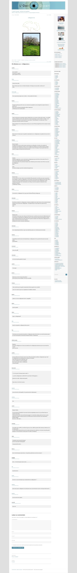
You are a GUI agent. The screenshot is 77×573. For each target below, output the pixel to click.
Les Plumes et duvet (58, 211)
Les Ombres (57, 188)
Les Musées (57, 242)
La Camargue (57, 141)
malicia (13, 484)
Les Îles (56, 147)
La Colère (56, 83)
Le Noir (56, 197)
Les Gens (56, 77)
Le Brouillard (57, 171)
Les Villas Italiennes (58, 255)
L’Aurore (56, 164)
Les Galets (56, 216)
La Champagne (57, 143)
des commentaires (58, 281)
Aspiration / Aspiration (58, 53)
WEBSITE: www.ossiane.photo (61, 30)
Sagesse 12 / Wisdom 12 (58, 55)
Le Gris (56, 195)
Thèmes (61, 44)
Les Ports (56, 122)
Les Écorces (57, 207)
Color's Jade (14, 91)
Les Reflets (56, 189)
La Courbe (56, 224)
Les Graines (57, 100)
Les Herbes (57, 101)
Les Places (56, 130)
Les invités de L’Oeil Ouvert (59, 264)
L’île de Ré (56, 146)
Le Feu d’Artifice (57, 209)
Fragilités (56, 76)
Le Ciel (56, 165)
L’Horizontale (57, 228)
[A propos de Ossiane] (61, 18)
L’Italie (56, 148)
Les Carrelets (57, 115)
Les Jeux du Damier (58, 183)
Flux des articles (58, 280)
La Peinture (57, 243)
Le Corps (56, 75)
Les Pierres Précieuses (58, 219)
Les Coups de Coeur (58, 182)
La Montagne (57, 105)
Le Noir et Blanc (57, 198)
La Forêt (56, 98)
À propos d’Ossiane (61, 22)
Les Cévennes (57, 142)
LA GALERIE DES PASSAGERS (61, 42)
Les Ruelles (57, 132)
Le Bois (56, 206)
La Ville (56, 136)
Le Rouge (56, 201)
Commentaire (14, 519)
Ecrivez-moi (61, 23)
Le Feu (56, 208)
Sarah (13, 475)
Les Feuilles (57, 96)
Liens (61, 45)
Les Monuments (57, 252)
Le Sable (56, 123)
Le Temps (56, 233)
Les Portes (56, 254)
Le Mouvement (57, 229)
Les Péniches (57, 121)
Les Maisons (57, 128)
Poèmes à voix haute (58, 184)
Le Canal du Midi (57, 114)
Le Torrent (56, 124)
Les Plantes (57, 106)
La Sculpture (57, 244)
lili (12, 466)
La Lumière (57, 187)
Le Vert (56, 202)
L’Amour (56, 81)
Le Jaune (56, 196)
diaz (12, 321)
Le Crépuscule (57, 166)
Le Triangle (57, 235)
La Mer (56, 104)
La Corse (56, 144)
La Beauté (56, 82)
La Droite (56, 225)
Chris (13, 79)
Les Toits (56, 133)
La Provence (57, 154)
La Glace (56, 172)
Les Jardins (57, 102)
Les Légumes (57, 103)
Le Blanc (56, 192)
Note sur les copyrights (61, 49)
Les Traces (56, 234)
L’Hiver (56, 160)
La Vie (56, 78)
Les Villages (57, 134)
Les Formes (57, 227)
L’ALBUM (61, 36)
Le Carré (56, 222)
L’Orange (56, 199)
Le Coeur (56, 223)
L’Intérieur (56, 251)
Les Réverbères (57, 131)
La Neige (56, 173)
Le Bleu (56, 193)
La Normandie (57, 151)
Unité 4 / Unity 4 (57, 54)
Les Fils (56, 226)
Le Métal (56, 210)
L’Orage (56, 175)
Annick (13, 388)
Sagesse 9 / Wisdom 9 (58, 56)
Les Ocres (56, 217)
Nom (13, 531)
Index (56, 269)
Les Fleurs (56, 97)
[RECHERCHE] (66, 274)
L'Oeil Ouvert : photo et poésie (20, 11)
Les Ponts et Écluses (58, 253)
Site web (13, 540)
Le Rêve (56, 84)
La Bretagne (57, 139)
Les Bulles (56, 113)
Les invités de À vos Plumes (59, 263)
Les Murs (56, 129)
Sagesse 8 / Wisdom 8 (58, 57)
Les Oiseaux (57, 89)
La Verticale (57, 236)
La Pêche (56, 120)
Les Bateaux (57, 112)
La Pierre (56, 218)
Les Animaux (57, 87)
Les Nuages (57, 174)
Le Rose (56, 200)
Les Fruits (56, 99)
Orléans (56, 152)
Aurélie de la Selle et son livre (59, 265)
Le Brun (56, 194)
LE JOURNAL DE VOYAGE (61, 40)
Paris (56, 153)
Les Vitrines (57, 135)
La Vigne (56, 107)
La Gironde (56, 145)
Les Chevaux (57, 88)
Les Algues (56, 111)
